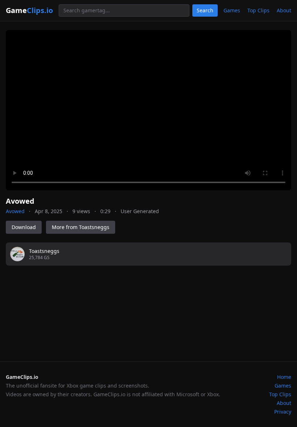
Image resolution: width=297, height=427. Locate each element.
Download (24, 227)
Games (231, 10)
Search (205, 10)
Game (29, 10)
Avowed (15, 211)
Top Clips (258, 10)
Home (284, 376)
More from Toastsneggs (80, 227)
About (284, 10)
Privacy (282, 411)
